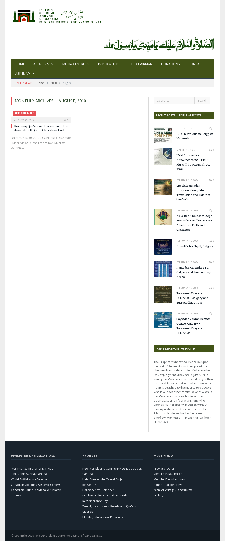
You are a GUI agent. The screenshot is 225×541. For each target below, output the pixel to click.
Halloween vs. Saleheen (98, 490)
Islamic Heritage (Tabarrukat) (173, 490)
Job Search (89, 485)
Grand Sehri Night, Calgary (194, 246)
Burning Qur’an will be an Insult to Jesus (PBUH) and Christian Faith (41, 128)
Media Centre (73, 64)
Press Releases (24, 113)
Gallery (158, 495)
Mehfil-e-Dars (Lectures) (169, 479)
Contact (196, 64)
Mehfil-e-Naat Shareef (168, 474)
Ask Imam (23, 73)
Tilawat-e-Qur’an (165, 468)
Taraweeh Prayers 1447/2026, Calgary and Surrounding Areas (192, 297)
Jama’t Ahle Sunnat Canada (29, 474)
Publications (109, 64)
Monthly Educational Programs (102, 517)
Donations (170, 64)
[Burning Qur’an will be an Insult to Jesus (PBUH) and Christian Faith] (41, 115)
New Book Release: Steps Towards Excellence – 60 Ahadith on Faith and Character (194, 223)
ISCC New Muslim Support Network (194, 136)
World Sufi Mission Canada (29, 479)
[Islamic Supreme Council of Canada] (58, 14)
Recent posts (166, 115)
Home (20, 64)
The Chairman (140, 64)
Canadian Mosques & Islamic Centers (36, 485)
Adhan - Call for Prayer (169, 485)
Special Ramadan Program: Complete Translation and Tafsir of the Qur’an (193, 192)
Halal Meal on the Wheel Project (103, 479)
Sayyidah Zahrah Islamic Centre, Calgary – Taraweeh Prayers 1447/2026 (193, 326)
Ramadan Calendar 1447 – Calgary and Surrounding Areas (194, 272)
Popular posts (190, 115)
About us (41, 64)
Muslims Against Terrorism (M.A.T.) (33, 468)
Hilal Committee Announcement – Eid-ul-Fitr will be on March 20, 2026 (193, 162)
